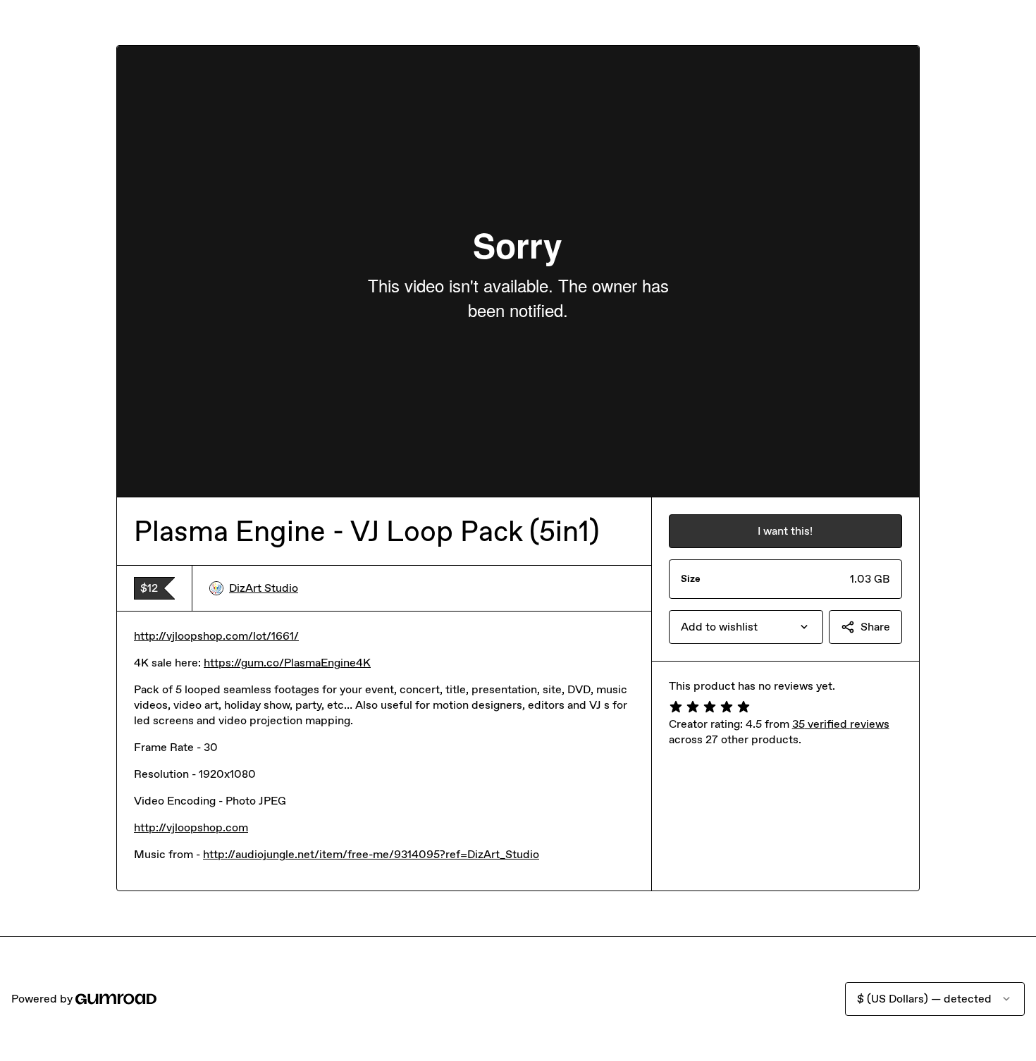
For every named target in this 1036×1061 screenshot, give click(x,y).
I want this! (785, 531)
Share (875, 626)
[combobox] (746, 627)
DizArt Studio (263, 588)
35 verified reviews (840, 724)
